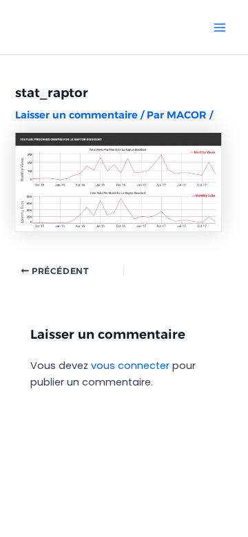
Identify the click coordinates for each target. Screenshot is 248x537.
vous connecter (130, 365)
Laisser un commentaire (76, 115)
